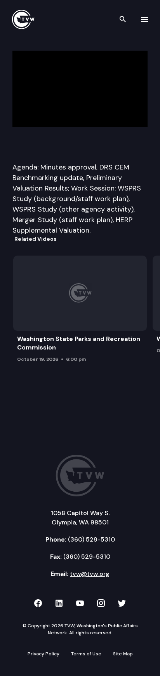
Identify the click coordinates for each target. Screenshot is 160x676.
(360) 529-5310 (91, 539)
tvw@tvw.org (90, 574)
